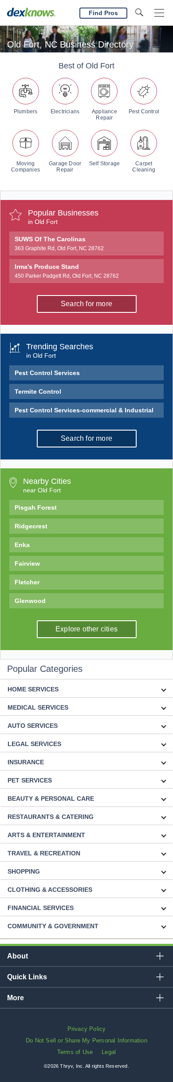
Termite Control (38, 391)
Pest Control (144, 111)
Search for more (86, 303)
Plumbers (26, 111)
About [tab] (17, 956)
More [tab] (15, 998)
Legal (109, 1052)
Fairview (27, 563)
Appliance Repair (104, 114)
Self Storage (104, 163)
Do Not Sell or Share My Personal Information (86, 1040)
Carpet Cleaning (143, 166)
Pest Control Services (47, 372)
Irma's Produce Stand (67, 271)
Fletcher (27, 582)
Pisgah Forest (36, 507)
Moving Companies (25, 166)
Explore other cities (86, 629)
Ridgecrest (31, 526)
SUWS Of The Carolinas (59, 244)
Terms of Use (75, 1052)
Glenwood (30, 600)
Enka (22, 544)
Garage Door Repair (65, 166)
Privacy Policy (86, 1029)
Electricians (65, 111)
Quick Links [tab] (27, 977)
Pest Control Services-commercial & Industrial (84, 410)
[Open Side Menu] (159, 13)
